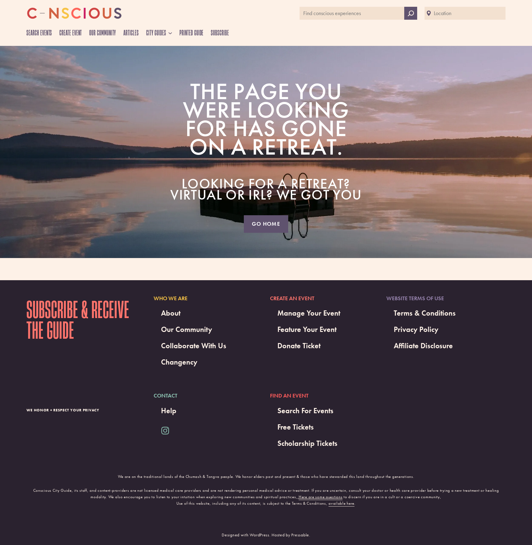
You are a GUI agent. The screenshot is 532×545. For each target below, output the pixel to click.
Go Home (266, 223)
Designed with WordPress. (246, 535)
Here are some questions (321, 496)
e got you (325, 195)
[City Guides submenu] (170, 33)
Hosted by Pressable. (291, 535)
